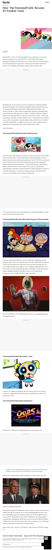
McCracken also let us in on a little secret (31, 430)
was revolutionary (28, 57)
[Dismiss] (50, 537)
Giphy (46, 527)
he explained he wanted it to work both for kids (35, 111)
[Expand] (45, 537)
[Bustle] (6, 2)
